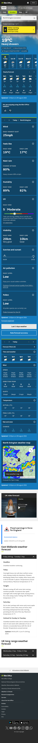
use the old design (26, 8)
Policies (3, 703)
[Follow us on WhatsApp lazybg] (31, 728)
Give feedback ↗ (12, 8)
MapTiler (23, 477)
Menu (33, 2)
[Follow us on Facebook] (15, 728)
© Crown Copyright (19, 732)
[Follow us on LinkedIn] (27, 728)
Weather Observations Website (10, 685)
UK (26, 12)
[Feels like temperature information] (33, 144)
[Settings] (28, 2)
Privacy (3, 714)
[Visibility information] (33, 230)
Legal (3, 711)
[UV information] (33, 199)
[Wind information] (34, 365)
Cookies (3, 709)
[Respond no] (10, 110)
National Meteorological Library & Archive (13, 682)
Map (20, 12)
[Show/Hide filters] (34, 347)
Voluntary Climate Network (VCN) (10, 688)
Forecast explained (7, 321)
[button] (19, 460)
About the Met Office (7, 700)
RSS (2, 717)
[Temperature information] (34, 400)
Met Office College (6, 678)
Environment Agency (10, 537)
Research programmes (7, 694)
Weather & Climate (6, 691)
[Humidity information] (33, 182)
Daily (4, 12)
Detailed (12, 12)
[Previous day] (4, 120)
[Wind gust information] (33, 126)
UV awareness (7, 223)
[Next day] (9, 120)
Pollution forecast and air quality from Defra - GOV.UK (18, 286)
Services (3, 697)
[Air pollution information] (33, 268)
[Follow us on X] (7, 728)
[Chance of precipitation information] (33, 161)
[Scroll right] (34, 72)
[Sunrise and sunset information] (33, 250)
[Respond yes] (5, 110)
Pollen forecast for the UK (11, 312)
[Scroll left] (29, 72)
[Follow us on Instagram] (23, 728)
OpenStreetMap (31, 477)
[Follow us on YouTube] (11, 728)
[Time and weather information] (34, 352)
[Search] (33, 18)
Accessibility (4, 706)
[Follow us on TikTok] (19, 728)
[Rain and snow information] (34, 422)
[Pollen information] (33, 295)
